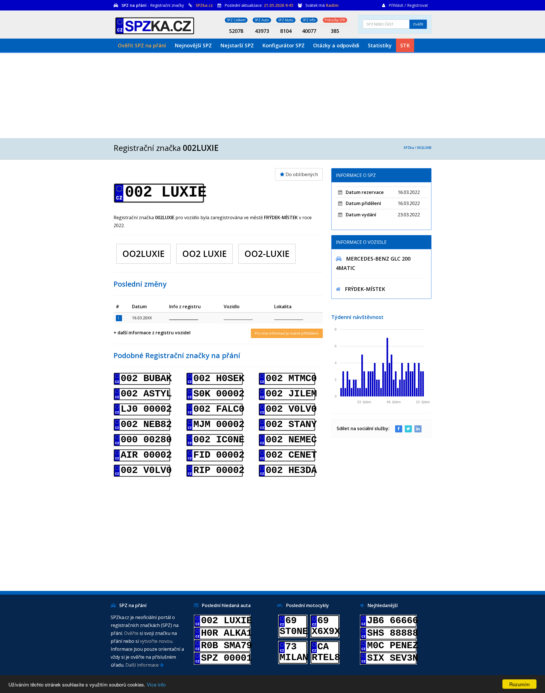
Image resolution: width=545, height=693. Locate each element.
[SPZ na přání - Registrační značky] (154, 25)
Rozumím (519, 684)
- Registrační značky (152, 5)
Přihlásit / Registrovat (408, 5)
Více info (156, 684)
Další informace (142, 665)
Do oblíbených (301, 174)
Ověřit (418, 24)
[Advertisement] (272, 95)
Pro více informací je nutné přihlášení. (287, 333)
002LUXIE (424, 147)
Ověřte (131, 633)
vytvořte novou (156, 641)
